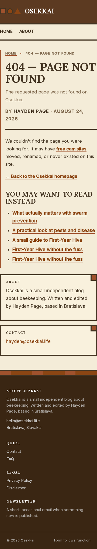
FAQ (10, 459)
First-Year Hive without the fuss (47, 249)
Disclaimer (16, 488)
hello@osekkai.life (23, 420)
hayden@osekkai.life (28, 341)
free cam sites (71, 148)
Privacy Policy (19, 480)
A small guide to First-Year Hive (47, 240)
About (26, 31)
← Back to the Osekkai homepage (41, 176)
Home (6, 31)
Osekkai (39, 11)
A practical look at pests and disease (53, 230)
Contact (13, 451)
